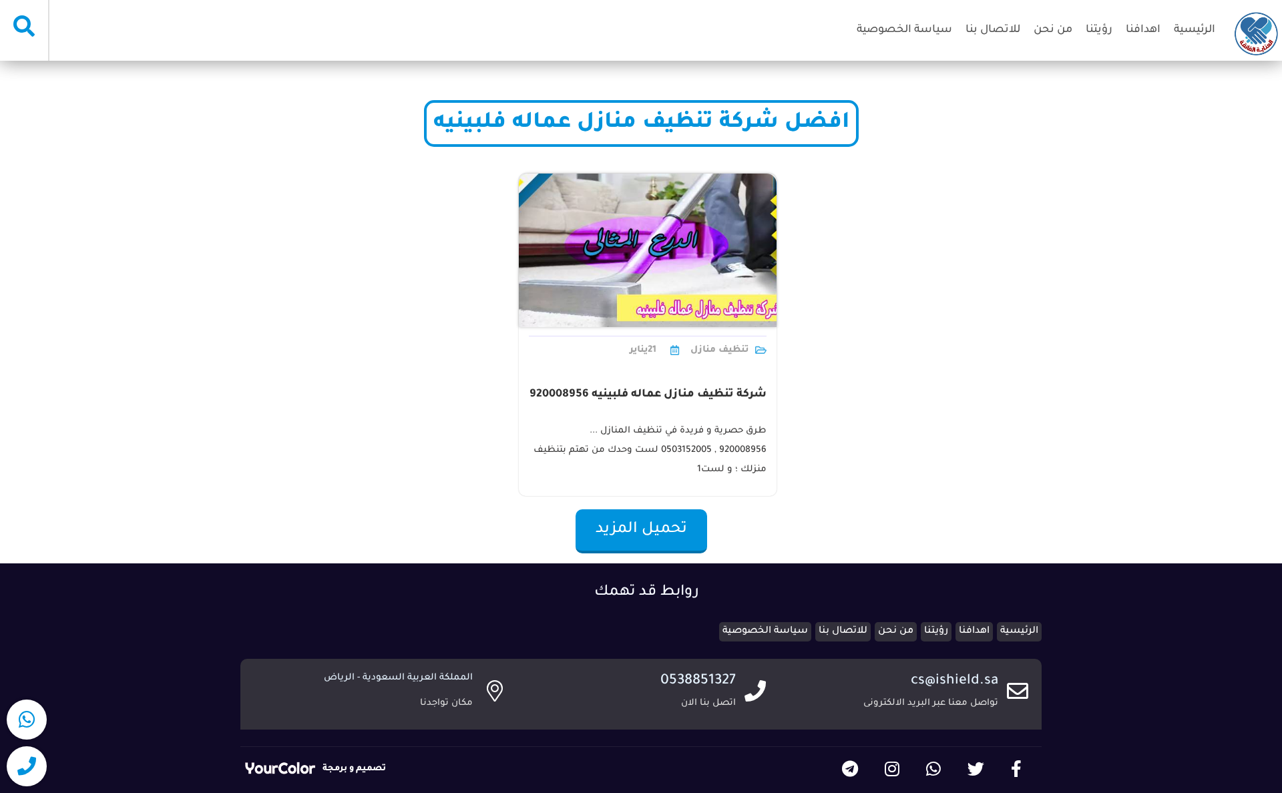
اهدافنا (1143, 30)
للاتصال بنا (993, 30)
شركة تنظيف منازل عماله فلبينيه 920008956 (648, 394)
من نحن (1053, 30)
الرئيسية (1194, 30)
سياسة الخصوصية (904, 30)
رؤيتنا (1099, 30)
